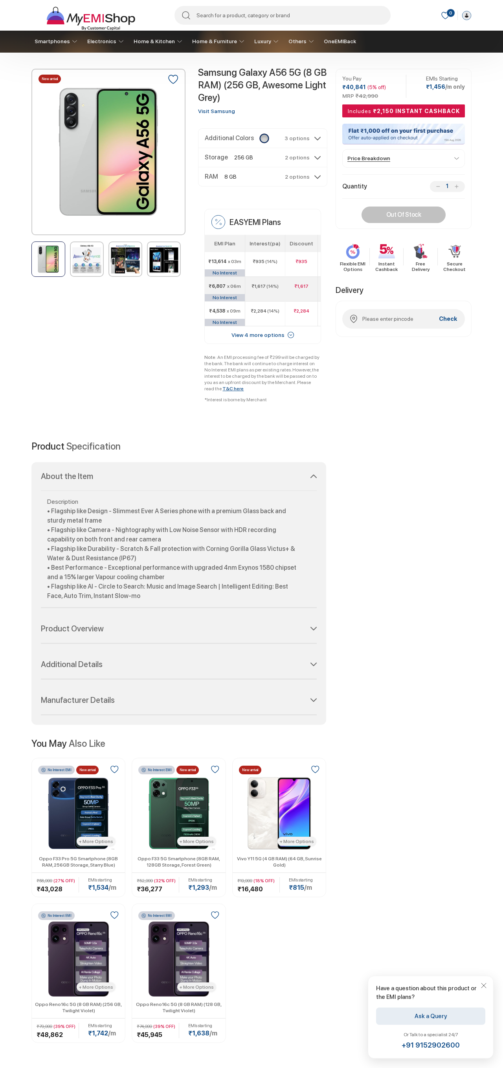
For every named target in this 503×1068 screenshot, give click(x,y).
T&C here (233, 388)
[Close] (483, 985)
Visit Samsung (216, 111)
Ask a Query (431, 1016)
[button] (262, 138)
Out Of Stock (403, 214)
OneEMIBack (340, 41)
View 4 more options (258, 335)
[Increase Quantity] (456, 186)
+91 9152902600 (431, 1045)
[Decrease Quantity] (438, 186)
